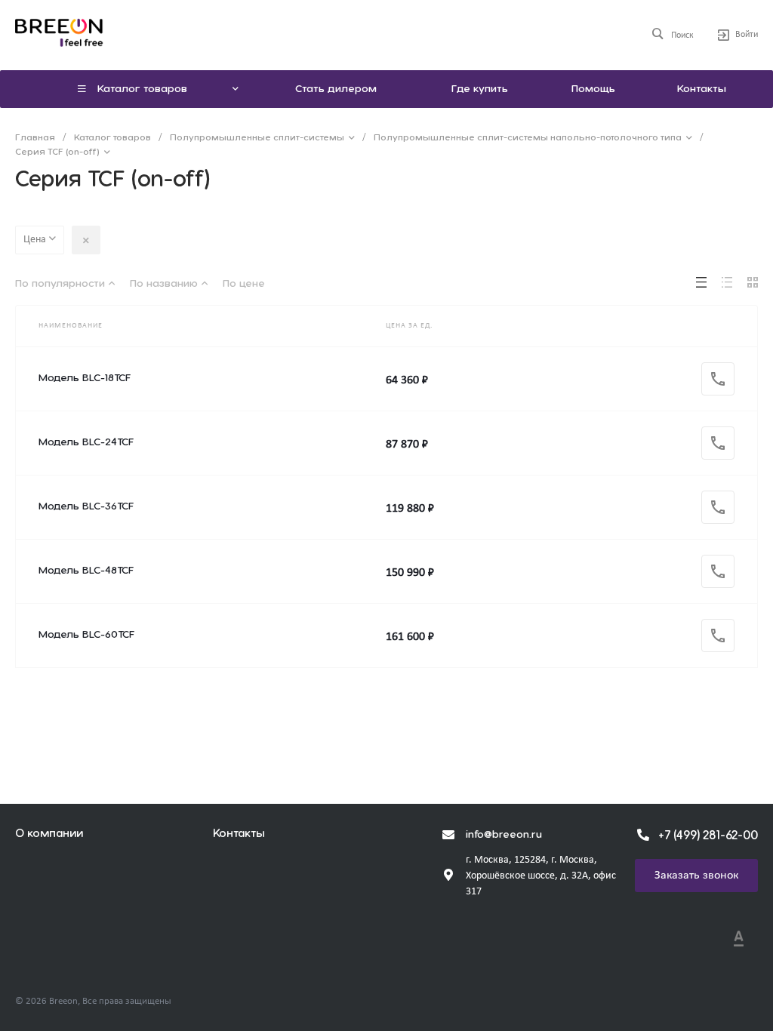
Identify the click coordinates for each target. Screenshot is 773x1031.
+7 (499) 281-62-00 (708, 835)
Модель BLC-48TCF (86, 570)
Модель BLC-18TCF (84, 378)
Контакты (239, 833)
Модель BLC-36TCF (86, 506)
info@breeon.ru (504, 834)
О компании (49, 833)
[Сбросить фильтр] (86, 240)
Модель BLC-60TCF (86, 634)
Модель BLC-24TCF (86, 442)
